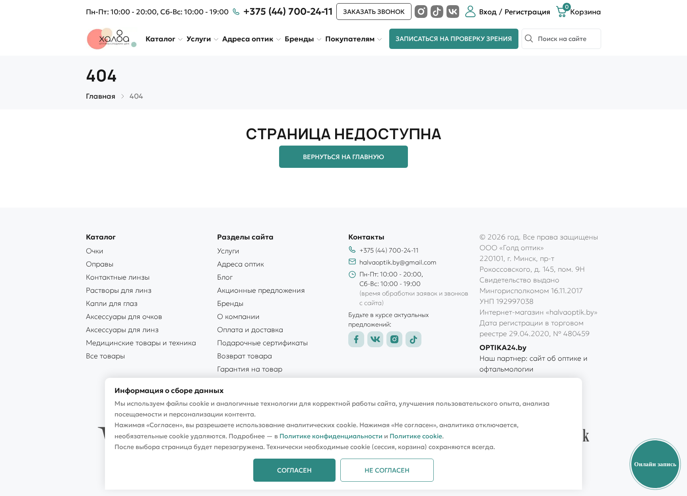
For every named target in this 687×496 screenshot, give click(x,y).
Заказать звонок (374, 12)
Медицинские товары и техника (141, 342)
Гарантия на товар (249, 368)
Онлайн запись (655, 464)
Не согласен (387, 470)
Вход (488, 11)
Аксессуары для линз (122, 329)
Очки (94, 250)
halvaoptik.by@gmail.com (398, 262)
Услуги (198, 38)
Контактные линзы (117, 277)
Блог (225, 277)
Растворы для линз (118, 290)
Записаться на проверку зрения (454, 39)
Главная (100, 96)
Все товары (105, 355)
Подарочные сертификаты (262, 342)
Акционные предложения (261, 290)
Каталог (160, 38)
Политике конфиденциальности (330, 436)
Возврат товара (244, 355)
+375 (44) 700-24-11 (288, 12)
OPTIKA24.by (502, 347)
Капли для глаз (112, 303)
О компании (238, 316)
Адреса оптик (248, 38)
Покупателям (350, 38)
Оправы (99, 263)
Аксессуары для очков (124, 316)
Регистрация (527, 11)
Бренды (299, 38)
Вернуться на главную (343, 157)
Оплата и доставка (250, 329)
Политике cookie (416, 436)
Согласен (294, 470)
